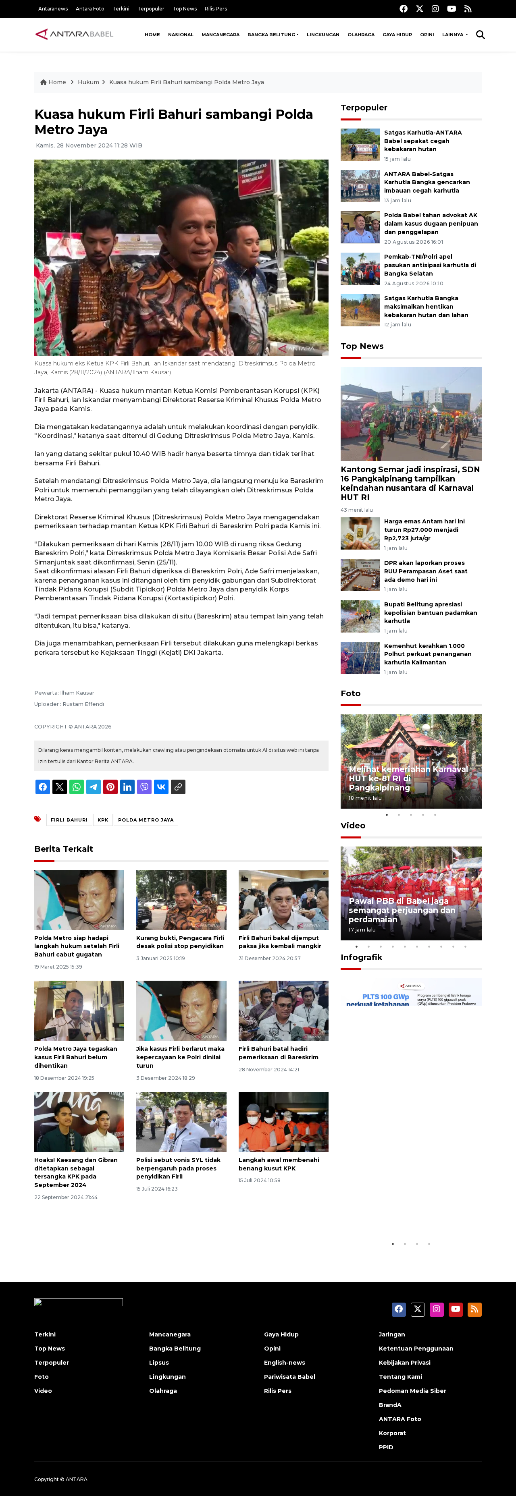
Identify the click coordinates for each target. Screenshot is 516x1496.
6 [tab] (417, 946)
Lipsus (159, 1362)
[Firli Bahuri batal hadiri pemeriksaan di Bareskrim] (284, 1010)
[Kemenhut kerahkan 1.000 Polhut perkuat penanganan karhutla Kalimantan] (360, 657)
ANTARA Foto (400, 1419)
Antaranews (53, 9)
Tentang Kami (400, 1376)
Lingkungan (323, 34)
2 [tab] (399, 815)
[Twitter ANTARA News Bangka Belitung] (420, 8)
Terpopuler (150, 9)
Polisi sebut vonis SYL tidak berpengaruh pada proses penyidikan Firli (178, 1168)
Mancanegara (220, 34)
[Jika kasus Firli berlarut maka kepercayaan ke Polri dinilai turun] (181, 1010)
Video (353, 825)
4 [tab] (423, 815)
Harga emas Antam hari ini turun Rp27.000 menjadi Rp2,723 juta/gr (424, 530)
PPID (386, 1447)
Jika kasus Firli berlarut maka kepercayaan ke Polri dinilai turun (180, 1057)
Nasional (181, 34)
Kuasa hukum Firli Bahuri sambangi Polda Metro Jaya (186, 82)
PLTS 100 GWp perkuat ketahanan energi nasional (403, 1211)
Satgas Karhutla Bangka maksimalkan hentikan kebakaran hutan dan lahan (426, 307)
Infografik (362, 957)
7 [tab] (429, 946)
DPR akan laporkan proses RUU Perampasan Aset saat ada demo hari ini (426, 571)
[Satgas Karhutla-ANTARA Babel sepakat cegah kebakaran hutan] (360, 144)
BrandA (390, 1405)
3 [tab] (411, 815)
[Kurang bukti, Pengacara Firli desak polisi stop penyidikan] (181, 899)
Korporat (392, 1433)
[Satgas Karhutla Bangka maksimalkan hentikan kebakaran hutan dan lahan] (360, 309)
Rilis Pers (216, 9)
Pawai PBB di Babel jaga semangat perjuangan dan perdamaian (402, 910)
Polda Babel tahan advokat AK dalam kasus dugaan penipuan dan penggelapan (431, 224)
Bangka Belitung (271, 34)
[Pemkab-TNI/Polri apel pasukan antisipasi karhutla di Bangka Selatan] (360, 268)
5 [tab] (435, 815)
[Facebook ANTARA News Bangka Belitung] (403, 8)
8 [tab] (441, 946)
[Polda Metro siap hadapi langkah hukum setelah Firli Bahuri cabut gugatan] (79, 899)
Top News (185, 9)
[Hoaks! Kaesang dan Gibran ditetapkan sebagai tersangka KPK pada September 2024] (79, 1121)
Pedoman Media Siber (412, 1390)
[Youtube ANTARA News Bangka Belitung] (451, 8)
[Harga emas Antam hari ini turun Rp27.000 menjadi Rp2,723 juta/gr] (360, 533)
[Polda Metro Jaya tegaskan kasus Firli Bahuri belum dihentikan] (79, 1010)
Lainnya (453, 34)
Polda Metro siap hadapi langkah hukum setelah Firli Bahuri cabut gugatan (76, 946)
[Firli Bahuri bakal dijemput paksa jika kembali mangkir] (284, 899)
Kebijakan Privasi (405, 1362)
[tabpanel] (411, 761)
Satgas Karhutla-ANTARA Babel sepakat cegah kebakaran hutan (423, 141)
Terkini (120, 9)
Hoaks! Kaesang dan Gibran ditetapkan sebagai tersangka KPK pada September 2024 (76, 1172)
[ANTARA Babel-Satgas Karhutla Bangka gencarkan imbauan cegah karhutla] (360, 185)
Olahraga (361, 34)
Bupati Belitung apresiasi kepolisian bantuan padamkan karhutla (430, 613)
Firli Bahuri (69, 820)
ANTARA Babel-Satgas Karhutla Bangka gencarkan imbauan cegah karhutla (427, 182)
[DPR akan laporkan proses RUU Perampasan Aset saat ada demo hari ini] (360, 574)
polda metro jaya (146, 820)
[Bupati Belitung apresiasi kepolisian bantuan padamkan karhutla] (360, 616)
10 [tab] (466, 946)
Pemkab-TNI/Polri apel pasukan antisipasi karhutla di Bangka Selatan (430, 265)
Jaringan (392, 1334)
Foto (351, 693)
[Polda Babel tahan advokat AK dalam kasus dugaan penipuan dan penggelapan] (360, 227)
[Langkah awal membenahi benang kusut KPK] (284, 1121)
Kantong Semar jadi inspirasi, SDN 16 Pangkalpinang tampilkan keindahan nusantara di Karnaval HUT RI (410, 483)
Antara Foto (90, 9)
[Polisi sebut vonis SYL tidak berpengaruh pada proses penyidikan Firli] (181, 1121)
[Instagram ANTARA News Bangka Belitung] (435, 8)
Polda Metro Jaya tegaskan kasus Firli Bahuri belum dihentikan (75, 1057)
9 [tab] (453, 946)
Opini (427, 34)
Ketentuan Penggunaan (416, 1348)
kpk (103, 820)
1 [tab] (387, 815)
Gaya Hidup (397, 34)
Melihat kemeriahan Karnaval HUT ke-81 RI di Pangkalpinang (408, 778)
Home (152, 34)
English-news (284, 1362)
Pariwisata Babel (289, 1376)
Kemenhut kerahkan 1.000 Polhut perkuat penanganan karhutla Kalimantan (428, 654)
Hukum (88, 82)
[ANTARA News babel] (74, 34)
